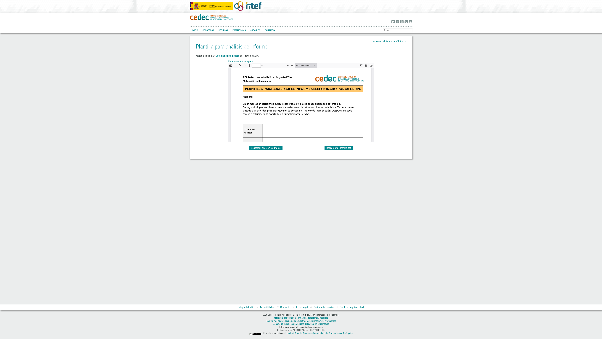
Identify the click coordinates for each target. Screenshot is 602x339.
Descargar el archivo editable (266, 147)
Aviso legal (302, 307)
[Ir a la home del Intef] (248, 6)
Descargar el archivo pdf (338, 147)
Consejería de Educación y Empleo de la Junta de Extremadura (301, 324)
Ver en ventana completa (240, 61)
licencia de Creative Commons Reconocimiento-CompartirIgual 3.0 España (319, 333)
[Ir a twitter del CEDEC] (393, 22)
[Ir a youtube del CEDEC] (402, 22)
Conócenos (208, 30)
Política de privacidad (352, 307)
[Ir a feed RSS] (410, 22)
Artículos (255, 30)
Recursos (223, 30)
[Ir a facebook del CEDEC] (397, 22)
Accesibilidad (267, 307)
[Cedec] (212, 16)
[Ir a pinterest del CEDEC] (406, 22)
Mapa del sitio (246, 307)
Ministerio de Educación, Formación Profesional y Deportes (301, 317)
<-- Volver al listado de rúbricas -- (389, 41)
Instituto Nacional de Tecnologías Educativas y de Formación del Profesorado (301, 321)
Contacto (270, 30)
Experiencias (239, 30)
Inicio (195, 30)
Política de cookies (324, 307)
